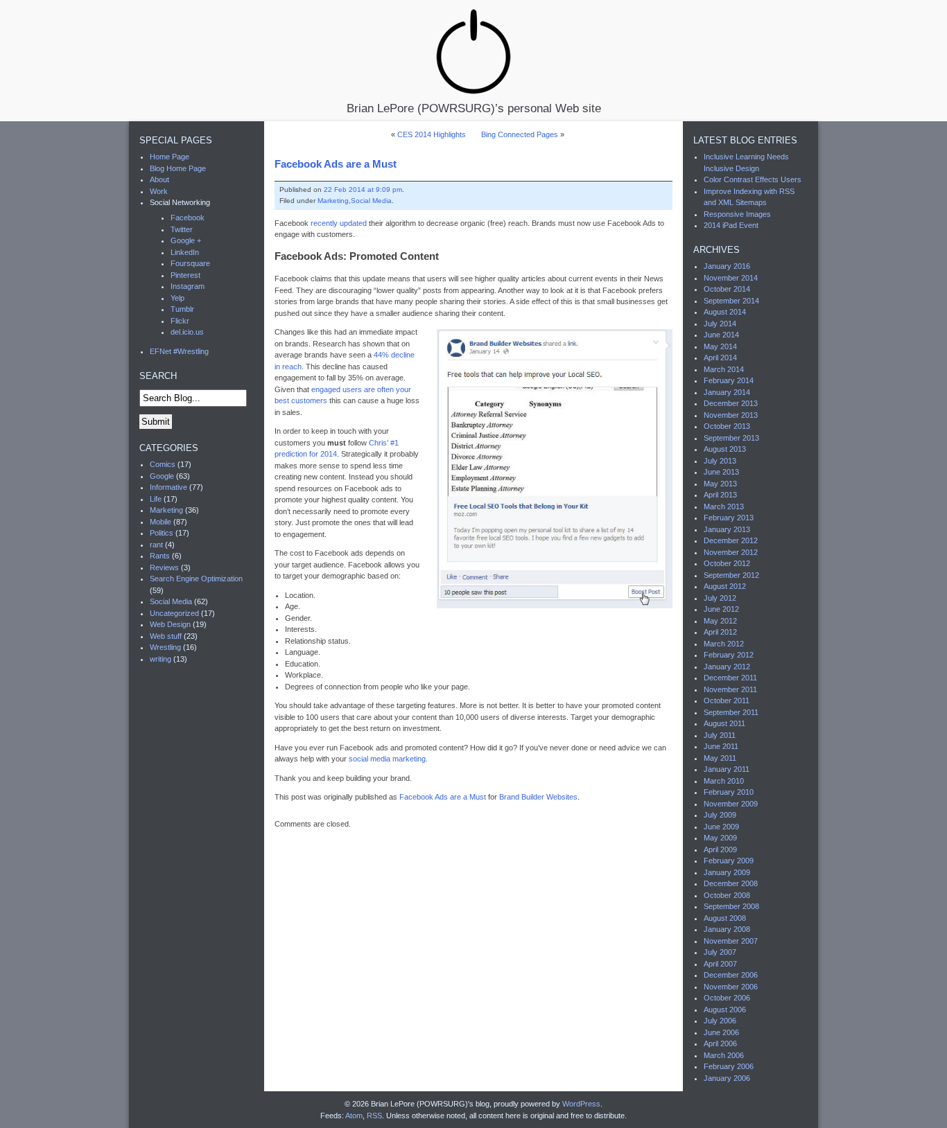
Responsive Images (737, 214)
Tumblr (182, 309)
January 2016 (727, 266)
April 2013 (720, 495)
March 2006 (724, 1055)
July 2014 (720, 323)
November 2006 (731, 986)
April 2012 (720, 632)
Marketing (333, 200)
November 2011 (730, 689)
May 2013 (720, 483)
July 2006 (720, 1020)
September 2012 (731, 575)
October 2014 (727, 289)
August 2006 (725, 1009)
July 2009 (720, 815)
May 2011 (720, 758)
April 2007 (720, 964)
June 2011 (721, 746)
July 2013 (720, 461)
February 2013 (729, 517)
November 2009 (731, 804)
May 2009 (720, 838)
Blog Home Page (178, 168)
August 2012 (725, 586)
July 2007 (720, 952)
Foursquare (190, 263)
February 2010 (729, 792)
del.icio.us (187, 332)
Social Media (371, 200)
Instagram (188, 286)
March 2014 (724, 369)
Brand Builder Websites (538, 797)
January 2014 (727, 392)
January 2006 (727, 1078)
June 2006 (721, 1032)
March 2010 (724, 781)
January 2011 (726, 769)
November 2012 (731, 552)
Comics (162, 464)
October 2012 (727, 563)
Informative (168, 487)
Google (162, 476)
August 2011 (724, 723)
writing (160, 659)
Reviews (164, 567)
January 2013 (727, 529)
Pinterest (185, 275)
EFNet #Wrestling (179, 351)
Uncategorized (174, 613)
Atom (354, 1115)
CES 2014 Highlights (431, 134)
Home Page (169, 156)
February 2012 (729, 655)
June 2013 (721, 472)
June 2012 (721, 609)
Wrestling (165, 647)
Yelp (177, 298)
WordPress (581, 1104)
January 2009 (727, 872)
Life (156, 499)
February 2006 (729, 1066)
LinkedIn (185, 252)
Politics (161, 533)
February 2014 (729, 380)
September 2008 (731, 906)
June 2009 (721, 826)
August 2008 (725, 918)
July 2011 (720, 735)
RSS (374, 1115)
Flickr (180, 321)
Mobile (160, 522)
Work (159, 191)
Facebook (188, 217)
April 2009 (720, 849)
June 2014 (721, 335)
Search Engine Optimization (196, 578)
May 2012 (720, 621)
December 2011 (730, 677)
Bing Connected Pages (519, 134)
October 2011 (726, 700)
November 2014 (731, 278)
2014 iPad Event (731, 225)
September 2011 (731, 712)
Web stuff (166, 636)
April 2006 (720, 1043)
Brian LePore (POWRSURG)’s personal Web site (474, 107)
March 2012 (724, 644)
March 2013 (724, 506)
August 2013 (725, 449)
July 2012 (720, 598)
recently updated (339, 223)
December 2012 (731, 540)
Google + (186, 240)
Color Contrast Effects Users (752, 179)
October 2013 (727, 426)
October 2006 (727, 998)
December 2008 (731, 883)
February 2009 (729, 860)
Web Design (170, 624)
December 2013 (731, 403)
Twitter (182, 229)
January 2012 (727, 666)
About (159, 179)
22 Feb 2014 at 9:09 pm (363, 189)
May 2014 (720, 346)
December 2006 (731, 975)
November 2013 (731, 415)
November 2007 (731, 941)
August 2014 (725, 312)
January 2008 (727, 929)
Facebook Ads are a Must (336, 164)
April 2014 (720, 357)
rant (156, 544)
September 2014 (731, 301)
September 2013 (731, 438)
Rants (160, 556)
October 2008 (727, 895)
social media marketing (387, 759)
